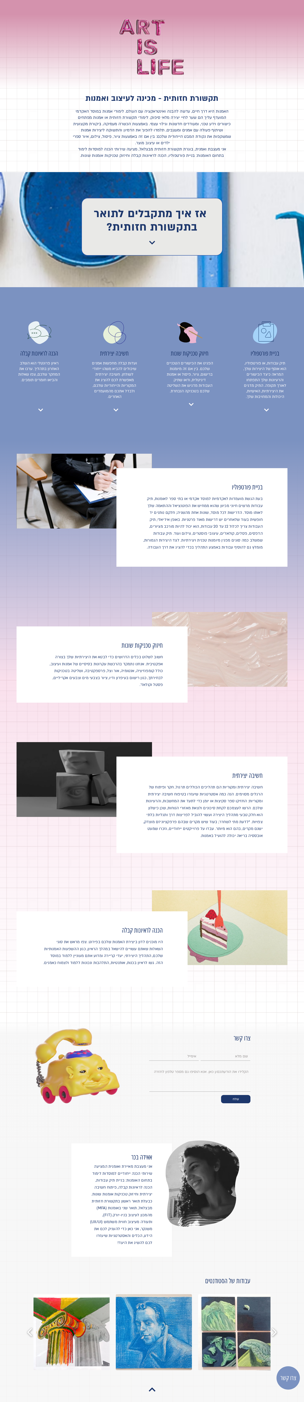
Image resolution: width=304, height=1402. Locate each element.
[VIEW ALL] (40, 410)
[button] (72, 1332)
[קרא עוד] (266, 410)
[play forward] (274, 1332)
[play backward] (30, 1332)
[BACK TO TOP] (152, 1389)
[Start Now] (152, 242)
